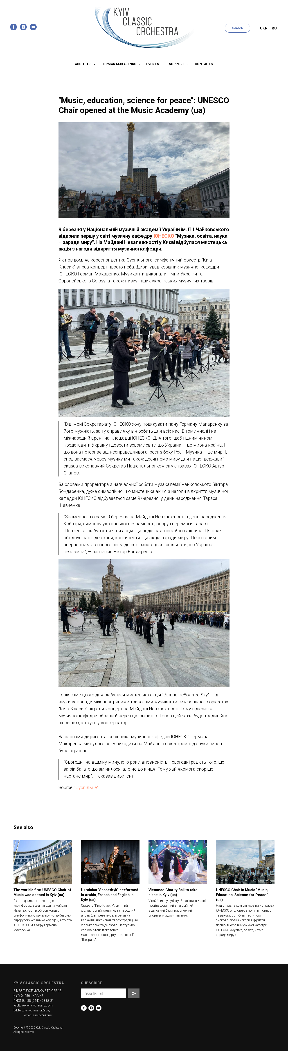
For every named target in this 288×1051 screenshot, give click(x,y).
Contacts (204, 64)
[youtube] (33, 27)
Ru (274, 28)
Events (153, 64)
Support (177, 64)
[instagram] (23, 27)
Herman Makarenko (119, 64)
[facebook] (13, 27)
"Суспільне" (86, 787)
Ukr (264, 28)
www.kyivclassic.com (37, 1005)
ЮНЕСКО (163, 236)
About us (83, 64)
